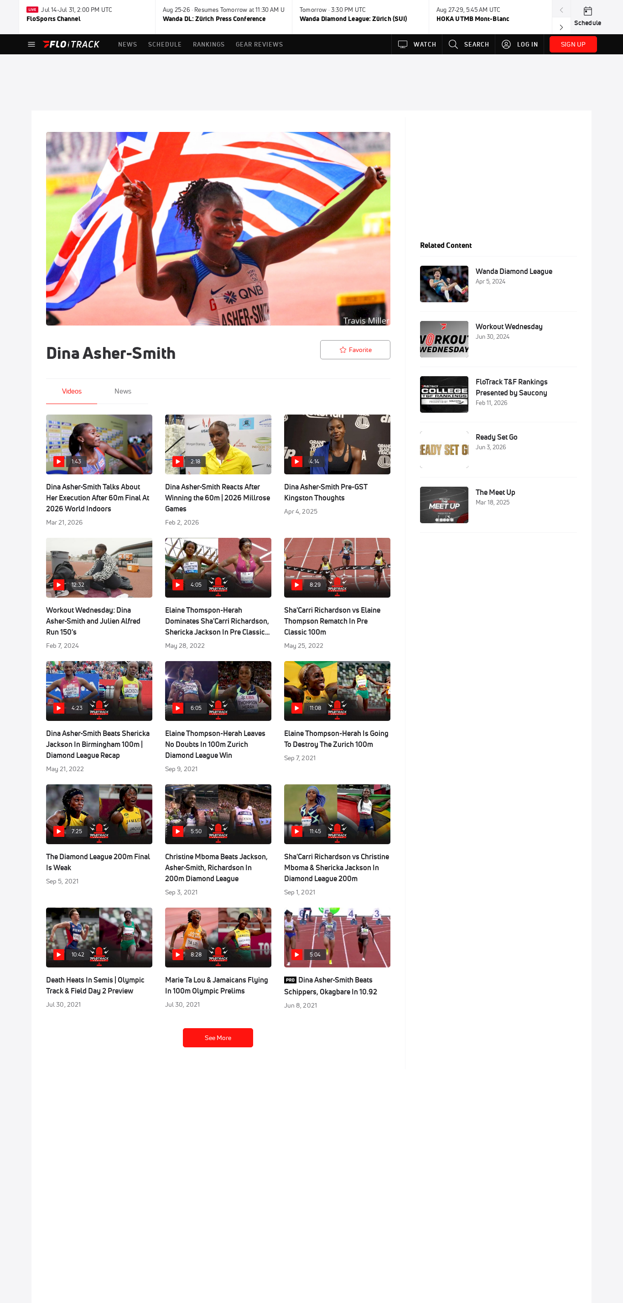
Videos (72, 391)
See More (218, 1038)
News (122, 391)
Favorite (360, 350)
